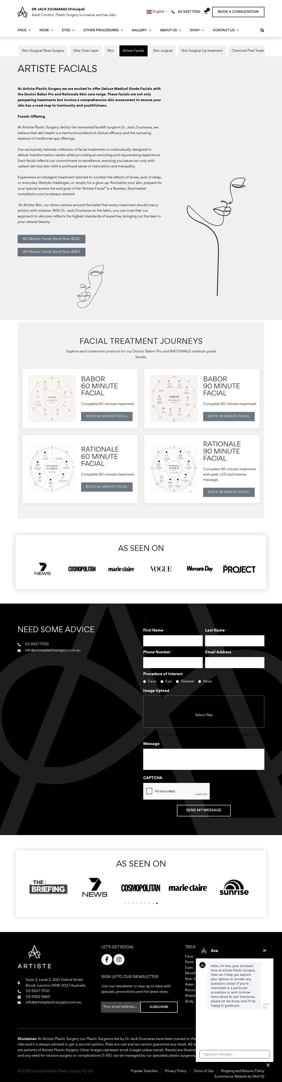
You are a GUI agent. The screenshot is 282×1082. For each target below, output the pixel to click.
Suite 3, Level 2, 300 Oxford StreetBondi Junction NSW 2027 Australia (55, 983)
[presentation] (176, 821)
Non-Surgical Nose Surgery (43, 50)
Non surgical (163, 50)
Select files (204, 715)
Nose (44, 30)
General (187, 681)
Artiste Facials (133, 50)
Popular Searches (144, 1071)
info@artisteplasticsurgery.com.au (53, 1002)
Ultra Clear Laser (85, 50)
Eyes (66, 30)
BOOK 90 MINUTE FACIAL (229, 416)
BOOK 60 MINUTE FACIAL (107, 416)
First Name (154, 630)
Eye (168, 681)
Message (151, 744)
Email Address (219, 652)
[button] (238, 12)
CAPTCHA (152, 778)
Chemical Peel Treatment (251, 50)
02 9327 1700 (38, 991)
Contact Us (224, 30)
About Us (168, 30)
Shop (195, 30)
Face (22, 30)
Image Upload (156, 691)
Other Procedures (101, 30)
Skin (110, 50)
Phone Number (158, 652)
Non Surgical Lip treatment (202, 50)
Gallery (139, 30)
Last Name (216, 630)
